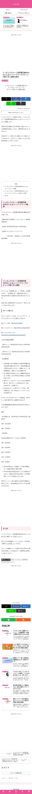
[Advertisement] (16, 52)
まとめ (6, 195)
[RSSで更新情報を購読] (23, 619)
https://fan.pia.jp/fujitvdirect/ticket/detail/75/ (13, 335)
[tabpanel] (9, 22)
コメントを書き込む (16, 773)
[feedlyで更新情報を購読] (8, 619)
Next (31, 23)
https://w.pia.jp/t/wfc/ (17, 323)
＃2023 (4, 562)
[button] (21, 103)
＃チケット (11, 562)
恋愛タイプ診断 (6, 559)
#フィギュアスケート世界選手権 (20, 559)
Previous (1, 23)
